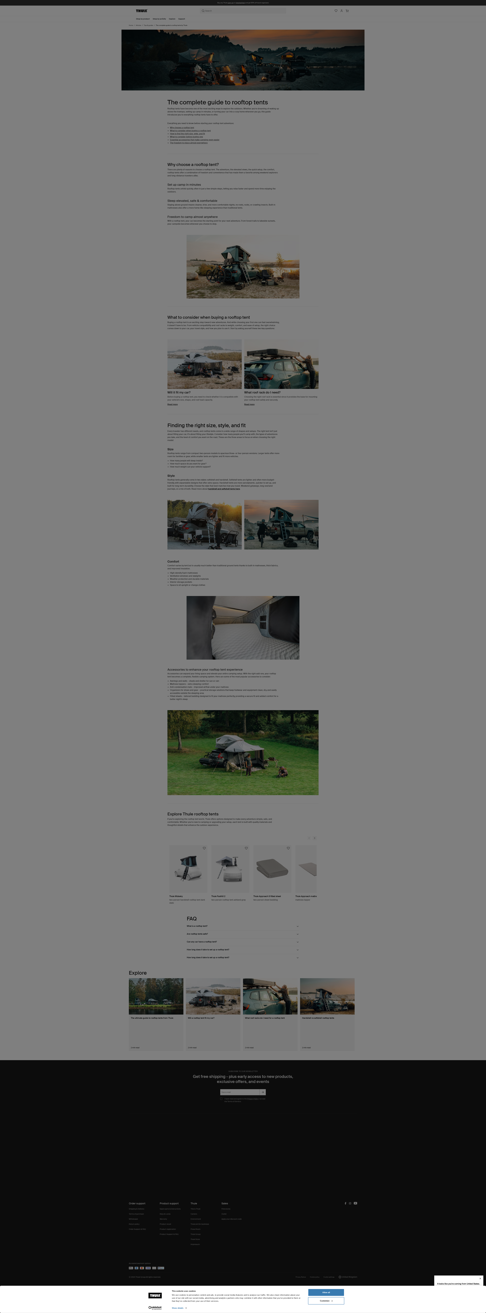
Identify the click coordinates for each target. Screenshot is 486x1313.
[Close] (480, 1278)
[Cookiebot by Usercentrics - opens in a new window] (155, 1308)
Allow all (326, 1292)
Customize (324, 1301)
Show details (177, 1308)
